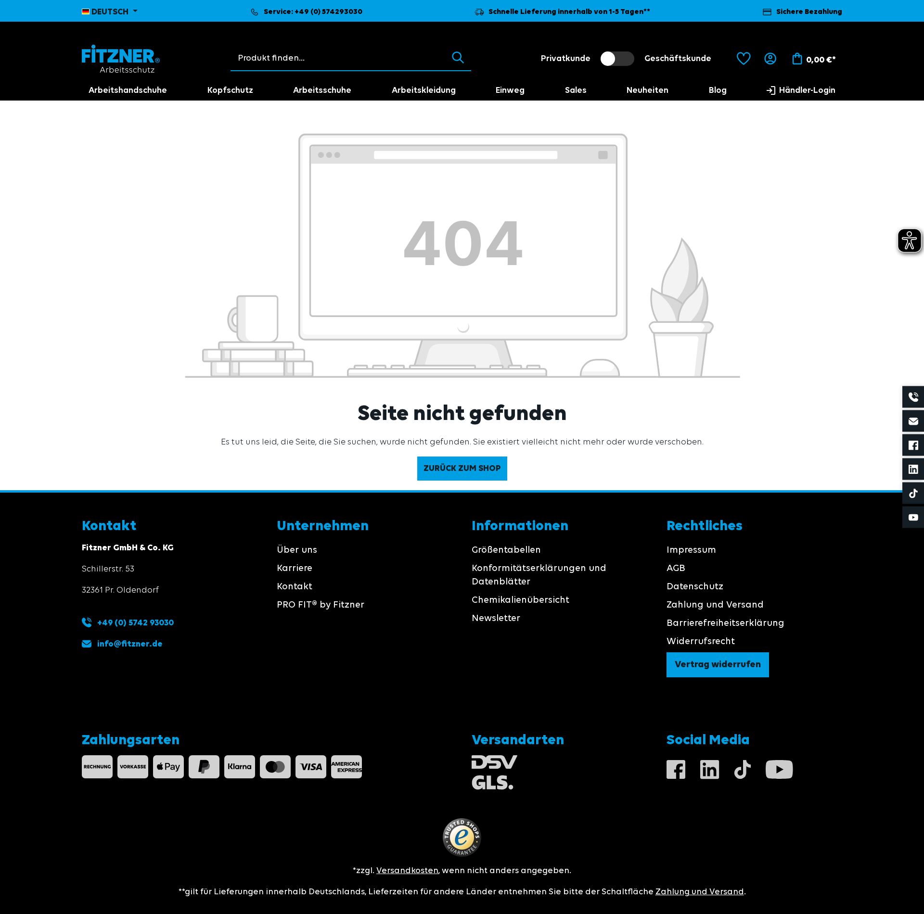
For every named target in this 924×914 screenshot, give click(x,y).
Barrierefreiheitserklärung (725, 623)
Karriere (294, 568)
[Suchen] (458, 58)
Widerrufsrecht (701, 642)
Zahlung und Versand (715, 605)
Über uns (297, 550)
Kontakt (294, 587)
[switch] (617, 58)
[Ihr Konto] (770, 59)
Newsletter (496, 618)
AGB (676, 568)
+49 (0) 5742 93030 (134, 623)
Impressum (691, 550)
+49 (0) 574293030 (328, 12)
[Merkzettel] (744, 59)
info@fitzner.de (130, 644)
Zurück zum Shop (462, 468)
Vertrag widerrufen (718, 665)
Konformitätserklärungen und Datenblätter (539, 575)
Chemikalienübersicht (520, 600)
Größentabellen (506, 550)
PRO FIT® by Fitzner (320, 605)
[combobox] (338, 58)
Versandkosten (407, 870)
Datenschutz (695, 587)
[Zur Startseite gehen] (121, 59)
